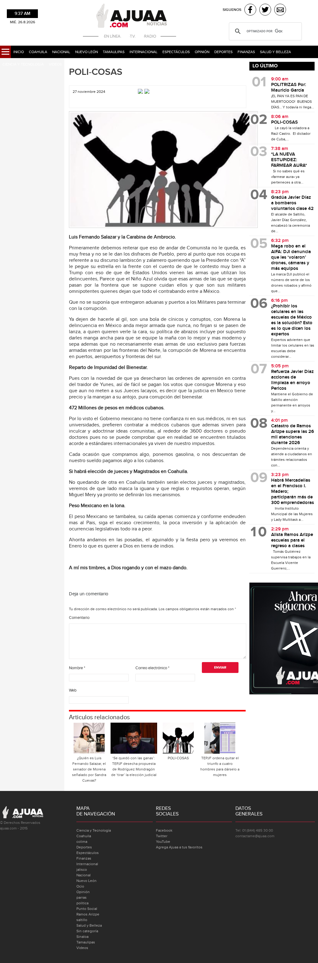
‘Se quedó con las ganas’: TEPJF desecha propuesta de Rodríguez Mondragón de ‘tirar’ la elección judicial (134, 766)
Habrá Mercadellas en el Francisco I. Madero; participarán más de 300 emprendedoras (292, 492)
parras (81, 897)
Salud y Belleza (275, 52)
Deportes (223, 52)
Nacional (61, 52)
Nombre (77, 667)
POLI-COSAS (95, 72)
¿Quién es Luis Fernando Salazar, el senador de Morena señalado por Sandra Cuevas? (89, 769)
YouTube (163, 841)
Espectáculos (176, 52)
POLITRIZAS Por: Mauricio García (288, 87)
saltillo (81, 920)
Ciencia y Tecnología (23, 64)
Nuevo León (86, 52)
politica (82, 903)
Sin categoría (87, 931)
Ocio (80, 886)
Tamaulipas (114, 52)
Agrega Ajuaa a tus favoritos (179, 847)
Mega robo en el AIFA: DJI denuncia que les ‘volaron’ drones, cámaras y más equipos (291, 257)
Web (72, 690)
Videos (55, 64)
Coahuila (38, 52)
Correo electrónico (152, 667)
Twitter (161, 836)
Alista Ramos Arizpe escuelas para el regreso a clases (292, 540)
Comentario (79, 617)
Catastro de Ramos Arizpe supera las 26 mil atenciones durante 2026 (292, 434)
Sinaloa (82, 936)
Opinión (202, 52)
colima (81, 841)
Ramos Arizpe (87, 914)
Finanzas (246, 52)
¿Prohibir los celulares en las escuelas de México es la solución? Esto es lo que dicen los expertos (291, 320)
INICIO (18, 52)
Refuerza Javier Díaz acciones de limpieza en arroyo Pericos (292, 380)
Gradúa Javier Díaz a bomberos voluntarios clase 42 (292, 203)
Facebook (164, 830)
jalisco (81, 869)
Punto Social (86, 908)
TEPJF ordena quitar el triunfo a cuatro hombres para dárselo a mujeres (219, 766)
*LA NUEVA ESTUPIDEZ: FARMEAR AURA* (289, 160)
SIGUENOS (232, 9)
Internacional (143, 52)
